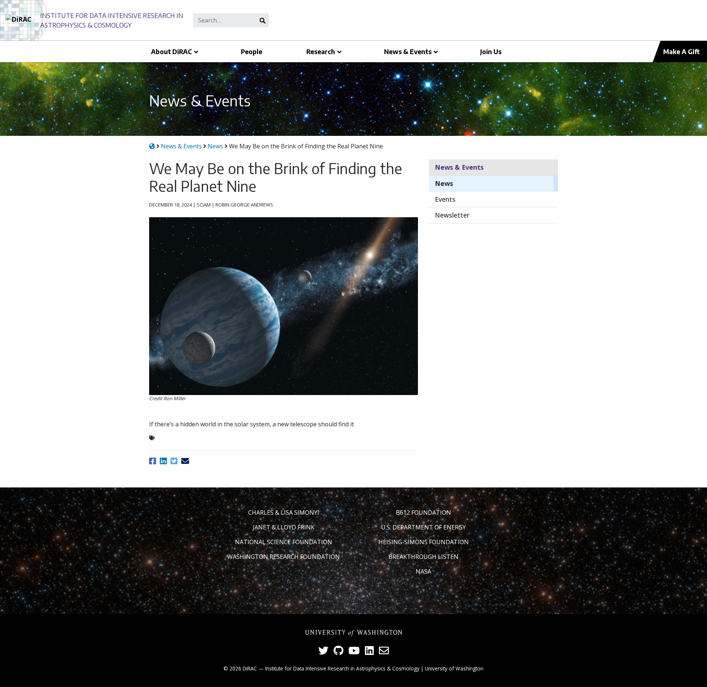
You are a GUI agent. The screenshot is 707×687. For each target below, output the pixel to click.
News (444, 183)
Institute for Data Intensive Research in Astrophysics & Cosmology (342, 668)
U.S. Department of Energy (423, 527)
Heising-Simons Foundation (424, 542)
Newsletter (452, 215)
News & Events (408, 51)
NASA (423, 571)
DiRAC (250, 668)
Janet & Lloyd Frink (283, 527)
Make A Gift (681, 51)
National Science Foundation (283, 542)
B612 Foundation (423, 512)
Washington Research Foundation (283, 557)
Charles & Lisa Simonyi (283, 512)
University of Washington (454, 668)
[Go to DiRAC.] (152, 146)
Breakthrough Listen (423, 557)
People (251, 51)
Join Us (491, 51)
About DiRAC (171, 51)
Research (320, 51)
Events (445, 199)
